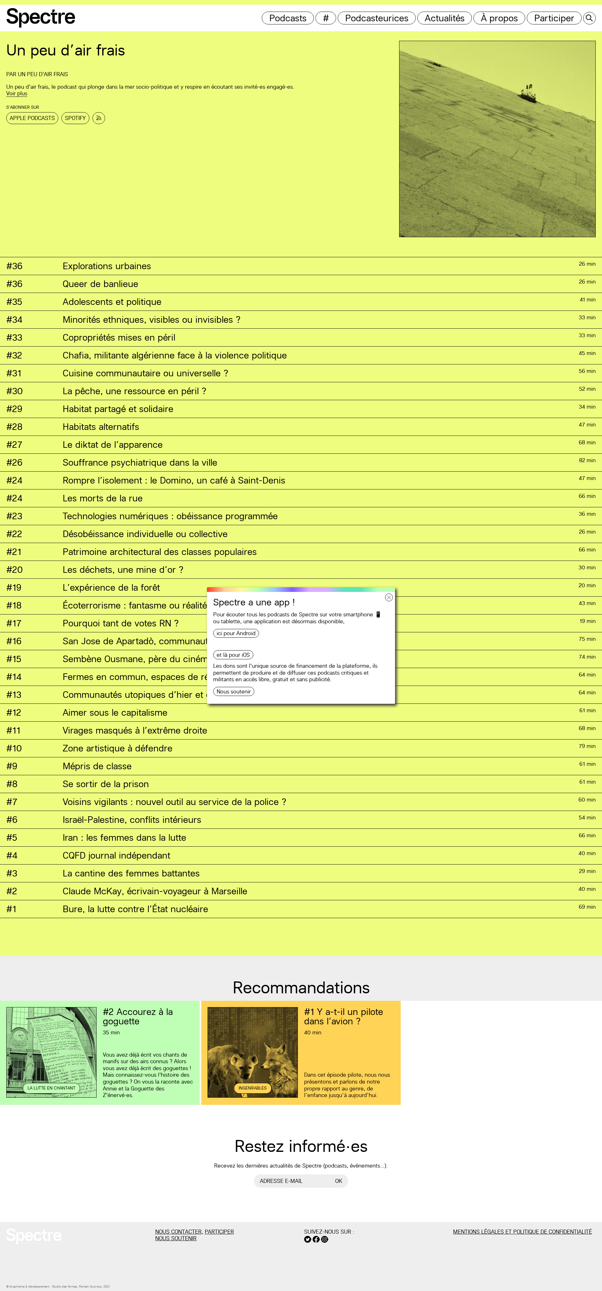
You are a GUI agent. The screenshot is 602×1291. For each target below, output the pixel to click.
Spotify (75, 118)
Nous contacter (178, 1231)
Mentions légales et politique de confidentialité (522, 1231)
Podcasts (288, 18)
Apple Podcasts (32, 118)
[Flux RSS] (98, 118)
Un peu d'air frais (43, 74)
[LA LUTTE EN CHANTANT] (51, 1096)
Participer (554, 18)
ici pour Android (236, 633)
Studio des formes (64, 1286)
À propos (499, 18)
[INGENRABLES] (253, 1096)
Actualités (445, 18)
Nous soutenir (234, 691)
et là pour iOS (233, 654)
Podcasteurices (377, 18)
